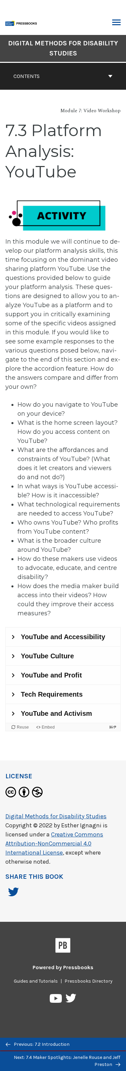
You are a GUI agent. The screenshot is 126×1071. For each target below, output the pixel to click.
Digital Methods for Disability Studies (63, 48)
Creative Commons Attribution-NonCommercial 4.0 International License (54, 843)
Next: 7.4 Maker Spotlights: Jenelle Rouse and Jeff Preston (67, 1061)
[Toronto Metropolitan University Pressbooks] (22, 22)
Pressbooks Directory (89, 981)
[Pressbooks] (63, 946)
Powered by (63, 967)
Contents (26, 76)
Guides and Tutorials (36, 981)
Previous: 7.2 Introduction (41, 1044)
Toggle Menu (116, 22)
